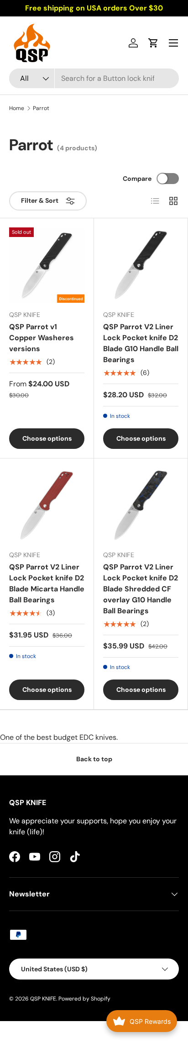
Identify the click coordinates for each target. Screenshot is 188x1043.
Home (16, 108)
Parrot (41, 108)
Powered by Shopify (84, 998)
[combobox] (94, 78)
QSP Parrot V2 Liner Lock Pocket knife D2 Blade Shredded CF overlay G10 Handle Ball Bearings (140, 589)
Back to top (94, 759)
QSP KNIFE (43, 998)
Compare (137, 178)
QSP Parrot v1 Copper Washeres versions (41, 337)
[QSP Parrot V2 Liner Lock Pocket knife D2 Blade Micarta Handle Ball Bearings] (46, 505)
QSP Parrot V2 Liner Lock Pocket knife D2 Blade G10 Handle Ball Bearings (140, 343)
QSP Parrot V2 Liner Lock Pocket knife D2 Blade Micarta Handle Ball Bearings (46, 583)
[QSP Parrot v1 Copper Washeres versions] (46, 265)
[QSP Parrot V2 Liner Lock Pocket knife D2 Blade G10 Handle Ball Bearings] (140, 265)
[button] (153, 43)
